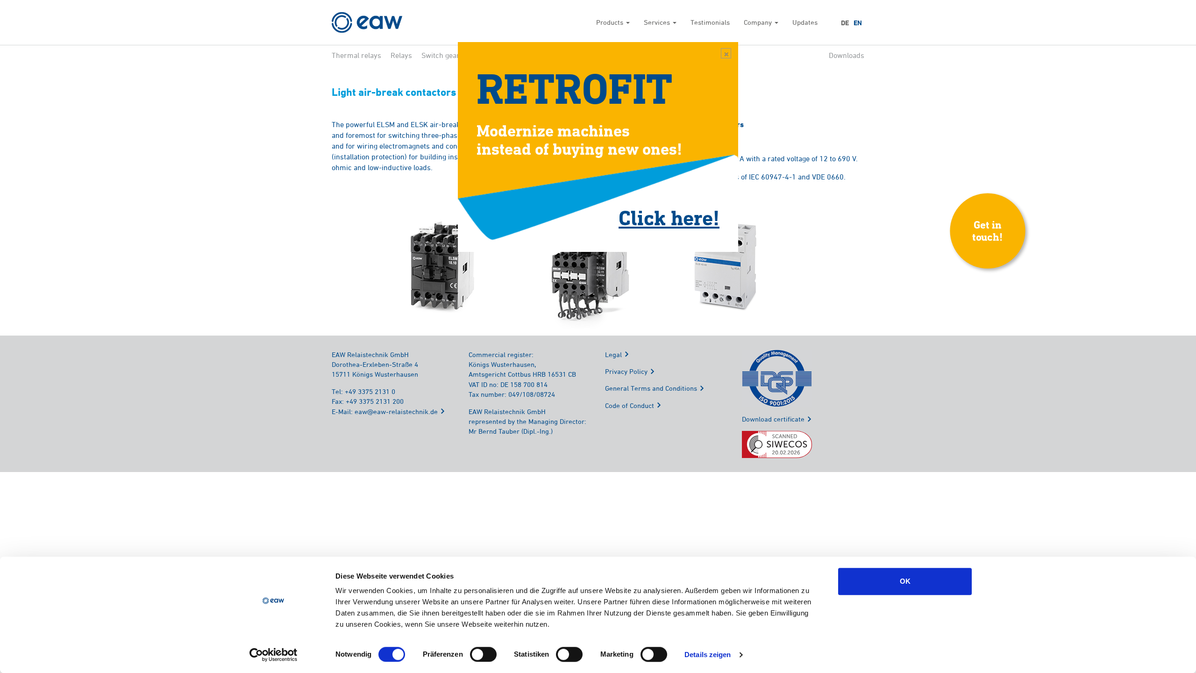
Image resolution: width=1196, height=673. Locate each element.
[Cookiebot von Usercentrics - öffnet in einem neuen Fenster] (273, 655)
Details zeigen (707, 655)
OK (905, 581)
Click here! (669, 217)
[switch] (483, 654)
